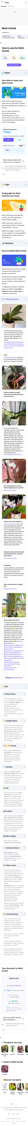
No (8, 140)
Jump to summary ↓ (14, 65)
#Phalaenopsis (11, 299)
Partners (7, 1121)
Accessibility (23, 1121)
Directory (14, 1123)
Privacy (13, 1121)
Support (2, 1121)
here (14, 860)
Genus (19, 36)
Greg (21, 118)
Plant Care (3, 6)
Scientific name (6, 36)
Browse (14, 678)
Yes (20, 140)
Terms (17, 1121)
